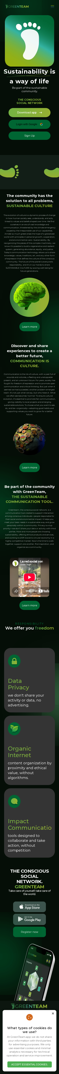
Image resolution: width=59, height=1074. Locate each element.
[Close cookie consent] (53, 1013)
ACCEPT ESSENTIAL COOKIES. (29, 1064)
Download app (27, 112)
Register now (29, 932)
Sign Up (29, 135)
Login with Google (26, 124)
